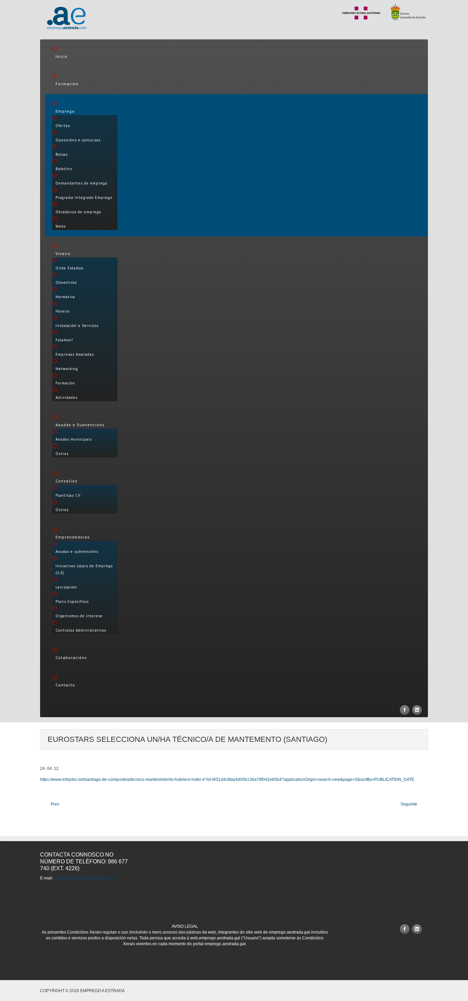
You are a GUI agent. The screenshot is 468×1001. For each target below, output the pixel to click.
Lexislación (66, 587)
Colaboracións (71, 657)
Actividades (66, 397)
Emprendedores (73, 537)
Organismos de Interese (79, 615)
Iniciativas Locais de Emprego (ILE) (84, 569)
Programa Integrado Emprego (84, 197)
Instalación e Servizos (77, 325)
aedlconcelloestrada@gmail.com (84, 878)
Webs (61, 226)
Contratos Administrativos (81, 630)
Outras (62, 453)
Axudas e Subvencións (80, 424)
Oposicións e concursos (78, 140)
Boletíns (64, 168)
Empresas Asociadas (75, 354)
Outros (62, 509)
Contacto (65, 684)
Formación (67, 83)
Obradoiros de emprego (78, 212)
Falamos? (64, 340)
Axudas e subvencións (77, 551)
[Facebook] (404, 710)
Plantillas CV (68, 495)
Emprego (65, 111)
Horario (63, 311)
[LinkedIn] (417, 710)
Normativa (65, 296)
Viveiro (63, 253)
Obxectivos (66, 282)
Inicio (61, 56)
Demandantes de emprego (81, 183)
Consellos (66, 480)
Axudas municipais (74, 439)
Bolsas (62, 154)
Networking (67, 368)
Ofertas (63, 125)
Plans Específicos (72, 601)
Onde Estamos (69, 268)
